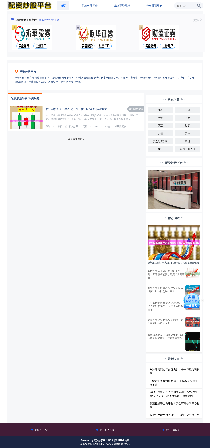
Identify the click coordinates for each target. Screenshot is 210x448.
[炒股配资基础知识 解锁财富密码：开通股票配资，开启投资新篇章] (192, 274)
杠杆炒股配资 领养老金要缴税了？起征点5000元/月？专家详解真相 (165, 306)
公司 (187, 109)
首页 (63, 5)
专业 (160, 149)
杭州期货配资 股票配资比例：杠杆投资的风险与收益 (76, 109)
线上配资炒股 (122, 5)
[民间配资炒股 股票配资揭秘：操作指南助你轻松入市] (192, 322)
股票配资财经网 (113, 443)
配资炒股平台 (90, 5)
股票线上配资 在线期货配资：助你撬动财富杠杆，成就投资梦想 (165, 336)
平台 (187, 117)
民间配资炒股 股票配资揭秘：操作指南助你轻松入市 (165, 321)
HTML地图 (123, 440)
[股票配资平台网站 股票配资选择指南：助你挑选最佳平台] (192, 290)
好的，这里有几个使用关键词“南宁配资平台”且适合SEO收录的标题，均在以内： (174, 394)
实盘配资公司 (160, 141)
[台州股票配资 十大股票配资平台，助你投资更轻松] (174, 242)
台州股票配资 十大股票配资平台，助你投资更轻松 (173, 262)
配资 (160, 117)
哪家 (160, 109)
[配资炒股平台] (29, 5)
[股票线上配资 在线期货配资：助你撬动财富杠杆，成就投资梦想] (192, 341)
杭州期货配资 (136, 109)
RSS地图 (112, 440)
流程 (160, 133)
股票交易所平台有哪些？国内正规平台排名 (175, 415)
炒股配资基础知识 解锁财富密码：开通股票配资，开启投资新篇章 (166, 274)
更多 (196, 20)
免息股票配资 (154, 5)
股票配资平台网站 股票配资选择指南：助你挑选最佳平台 (165, 289)
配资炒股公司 (187, 149)
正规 (187, 141)
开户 (187, 133)
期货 (187, 125)
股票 (160, 125)
